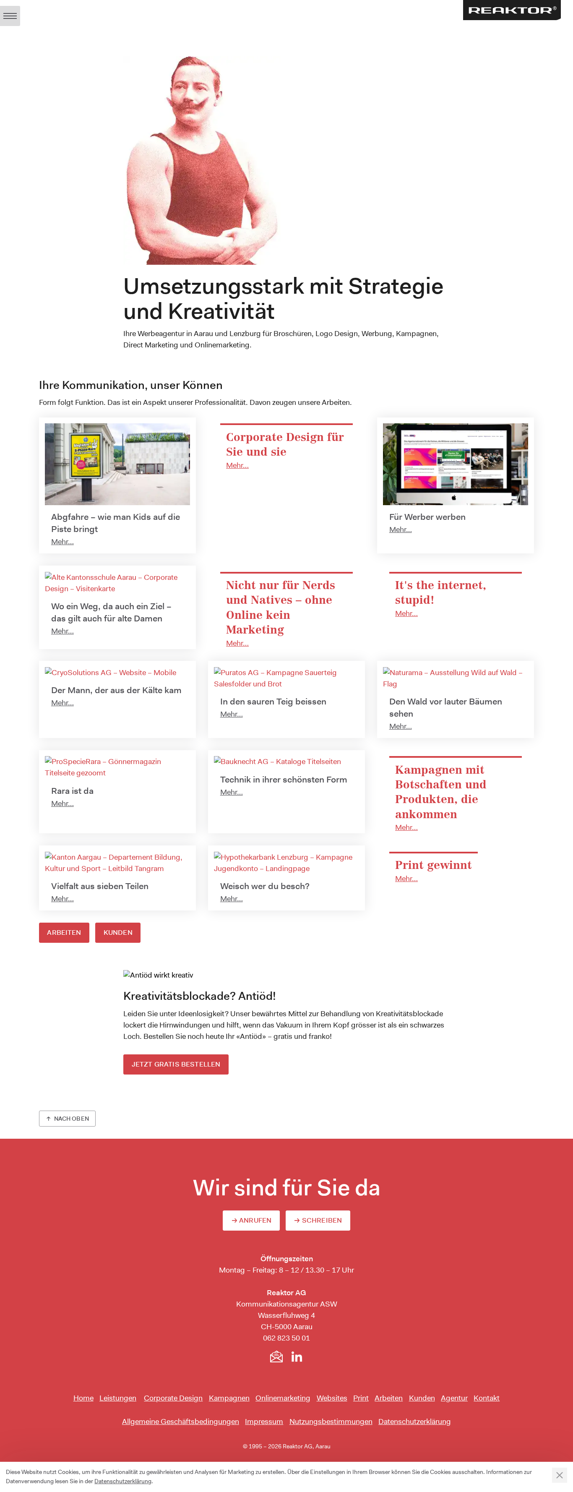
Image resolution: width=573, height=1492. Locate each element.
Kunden (118, 932)
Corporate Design (173, 1398)
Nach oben (71, 1118)
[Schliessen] (559, 1475)
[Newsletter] (276, 1356)
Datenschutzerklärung (414, 1421)
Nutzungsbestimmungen (330, 1421)
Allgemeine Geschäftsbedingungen (180, 1421)
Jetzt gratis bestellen (176, 1064)
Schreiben (322, 1220)
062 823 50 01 (286, 1338)
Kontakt (487, 1398)
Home (83, 1398)
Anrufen (255, 1220)
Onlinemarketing (282, 1398)
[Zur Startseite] (512, 10)
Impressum (264, 1421)
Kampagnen (229, 1398)
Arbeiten (64, 932)
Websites (332, 1398)
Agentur (454, 1398)
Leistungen (117, 1398)
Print (361, 1398)
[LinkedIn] (297, 1356)
